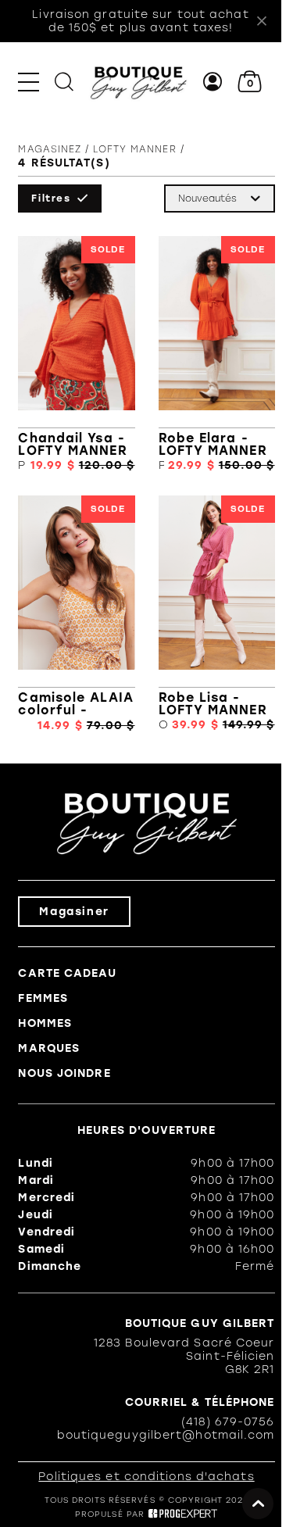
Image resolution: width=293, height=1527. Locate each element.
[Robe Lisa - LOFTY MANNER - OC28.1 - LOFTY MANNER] (217, 613)
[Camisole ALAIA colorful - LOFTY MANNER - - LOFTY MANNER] (76, 613)
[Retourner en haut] (257, 1503)
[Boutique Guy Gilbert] (138, 81)
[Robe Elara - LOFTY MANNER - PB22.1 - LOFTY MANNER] (217, 354)
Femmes (43, 998)
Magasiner (74, 911)
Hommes (45, 1023)
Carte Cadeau (67, 973)
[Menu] (28, 81)
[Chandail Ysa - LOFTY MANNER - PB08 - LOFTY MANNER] (76, 354)
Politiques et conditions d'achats (146, 1476)
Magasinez (49, 149)
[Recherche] (64, 81)
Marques (49, 1048)
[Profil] (213, 81)
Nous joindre (64, 1073)
